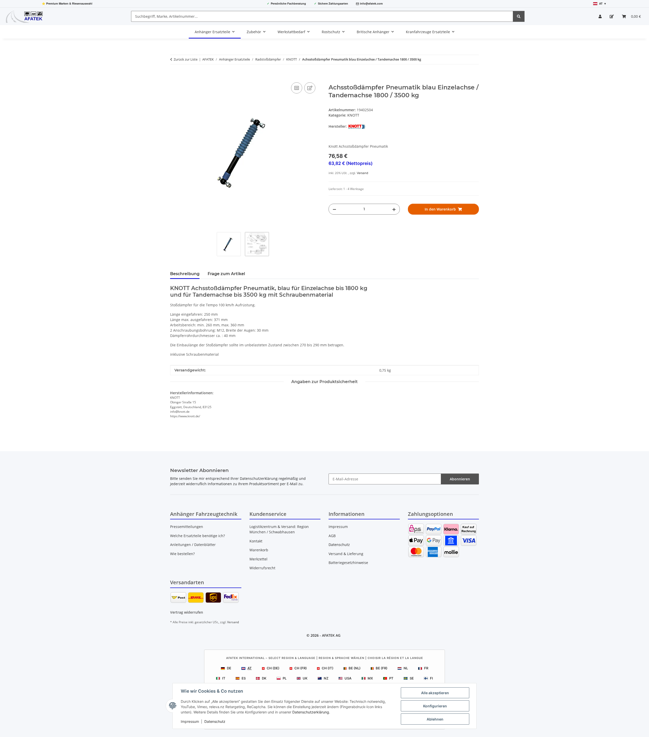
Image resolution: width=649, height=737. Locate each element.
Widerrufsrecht (262, 567)
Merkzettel (258, 559)
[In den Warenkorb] (174, 75)
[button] (600, 16)
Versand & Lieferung (346, 553)
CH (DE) (273, 668)
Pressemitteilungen (186, 526)
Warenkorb (258, 549)
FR (426, 668)
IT (223, 678)
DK (264, 678)
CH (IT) (327, 668)
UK (305, 678)
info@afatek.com (371, 3)
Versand (362, 173)
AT (249, 668)
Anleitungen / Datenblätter (193, 544)
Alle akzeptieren (435, 693)
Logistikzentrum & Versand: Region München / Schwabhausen (279, 529)
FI (431, 678)
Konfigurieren (435, 706)
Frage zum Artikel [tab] (226, 273)
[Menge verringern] (334, 209)
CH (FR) (300, 668)
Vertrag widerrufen (186, 612)
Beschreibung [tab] (185, 273)
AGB (332, 535)
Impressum (190, 721)
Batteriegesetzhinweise (348, 562)
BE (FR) (381, 668)
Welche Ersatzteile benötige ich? (197, 535)
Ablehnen (435, 719)
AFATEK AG (331, 635)
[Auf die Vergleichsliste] (296, 87)
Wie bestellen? (182, 553)
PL (284, 678)
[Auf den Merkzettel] (309, 87)
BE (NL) (354, 668)
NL (406, 668)
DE (229, 668)
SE (412, 678)
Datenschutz (214, 721)
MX (370, 678)
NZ (326, 678)
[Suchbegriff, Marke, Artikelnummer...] (519, 16)
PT (391, 678)
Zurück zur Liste (185, 59)
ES (244, 678)
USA (348, 678)
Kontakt (255, 541)
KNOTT (353, 115)
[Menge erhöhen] (394, 209)
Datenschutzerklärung (310, 712)
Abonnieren (460, 479)
